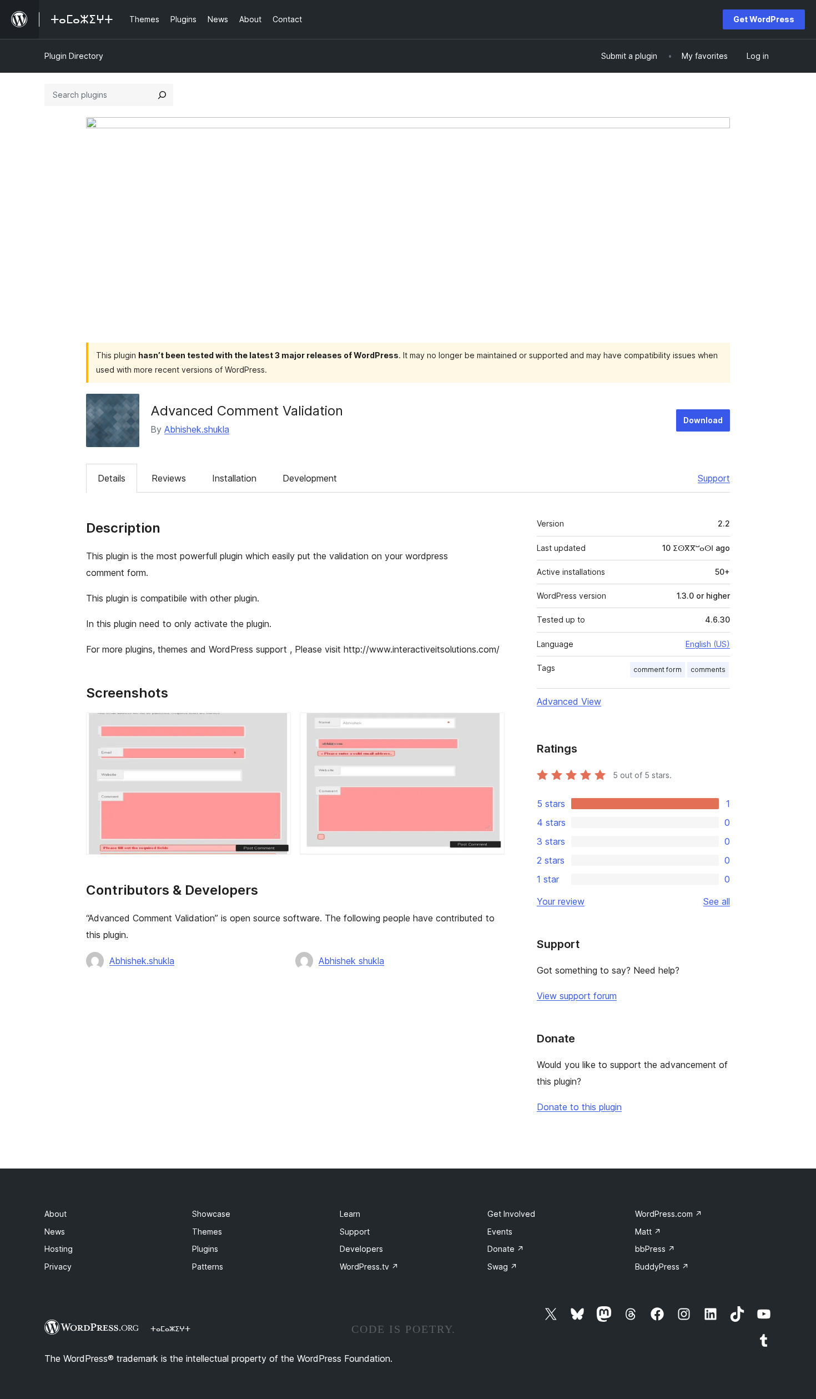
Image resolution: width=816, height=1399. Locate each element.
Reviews (169, 478)
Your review (561, 901)
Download (703, 420)
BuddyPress (662, 1266)
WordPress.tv (369, 1266)
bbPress (655, 1248)
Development (310, 478)
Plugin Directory (73, 56)
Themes (207, 1231)
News (54, 1231)
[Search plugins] (162, 95)
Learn (350, 1214)
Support (714, 478)
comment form (657, 669)
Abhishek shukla (351, 960)
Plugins (205, 1248)
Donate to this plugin (579, 1106)
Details (111, 478)
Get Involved (511, 1214)
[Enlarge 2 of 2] (489, 727)
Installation (234, 478)
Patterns (207, 1266)
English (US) (708, 644)
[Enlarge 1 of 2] (275, 727)
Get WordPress (763, 19)
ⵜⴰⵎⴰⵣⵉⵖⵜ (170, 1328)
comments (708, 669)
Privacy (58, 1266)
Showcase (211, 1214)
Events (499, 1231)
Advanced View (569, 701)
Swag (502, 1266)
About (55, 1214)
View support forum (577, 995)
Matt (648, 1231)
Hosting (58, 1248)
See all (716, 901)
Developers (361, 1248)
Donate (505, 1248)
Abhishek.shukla (196, 429)
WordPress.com (668, 1214)
